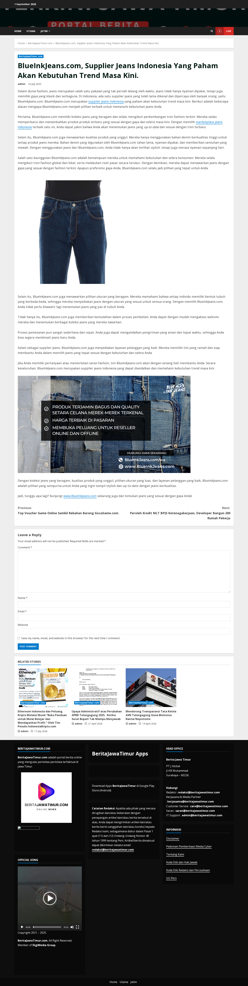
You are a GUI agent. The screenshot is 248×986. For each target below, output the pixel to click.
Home (17, 31)
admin (21, 84)
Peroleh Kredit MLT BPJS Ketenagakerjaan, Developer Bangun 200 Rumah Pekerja (180, 513)
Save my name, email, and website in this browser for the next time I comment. (70, 638)
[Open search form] (212, 31)
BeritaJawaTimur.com (31, 56)
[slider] (47, 927)
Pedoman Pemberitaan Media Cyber (189, 846)
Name (22, 598)
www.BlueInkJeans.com (80, 496)
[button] (50, 898)
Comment (25, 547)
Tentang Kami (175, 854)
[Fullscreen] (77, 927)
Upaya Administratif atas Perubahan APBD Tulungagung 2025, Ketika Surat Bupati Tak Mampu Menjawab (97, 715)
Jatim (44, 31)
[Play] (22, 927)
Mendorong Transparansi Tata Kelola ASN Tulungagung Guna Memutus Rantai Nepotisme (151, 715)
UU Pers (171, 878)
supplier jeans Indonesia (106, 101)
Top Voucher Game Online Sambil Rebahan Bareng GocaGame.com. (68, 510)
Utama (30, 31)
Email (22, 611)
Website (23, 625)
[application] (50, 898)
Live (228, 31)
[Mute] (72, 927)
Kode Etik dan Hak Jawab (181, 862)
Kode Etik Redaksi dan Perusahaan (188, 870)
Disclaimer (172, 838)
